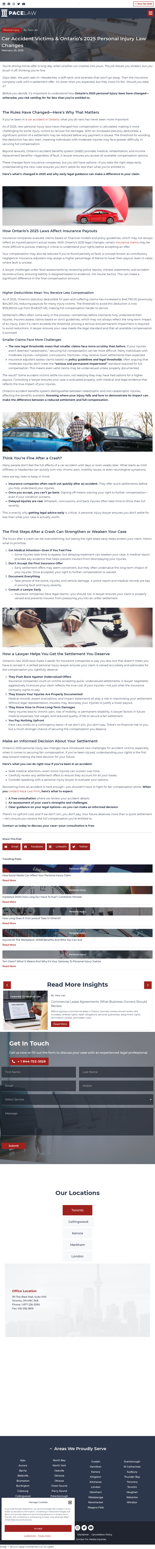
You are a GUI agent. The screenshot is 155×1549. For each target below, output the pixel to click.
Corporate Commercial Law (25, 996)
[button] (70, 1502)
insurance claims (127, 242)
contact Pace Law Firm (24, 791)
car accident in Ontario (43, 119)
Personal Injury (11, 30)
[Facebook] (8, 4)
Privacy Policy (44, 1536)
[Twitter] (18, 4)
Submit (14, 1145)
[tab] (77, 1210)
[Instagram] (13, 4)
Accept (38, 1528)
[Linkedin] (4, 4)
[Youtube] (23, 4)
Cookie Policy (30, 1536)
